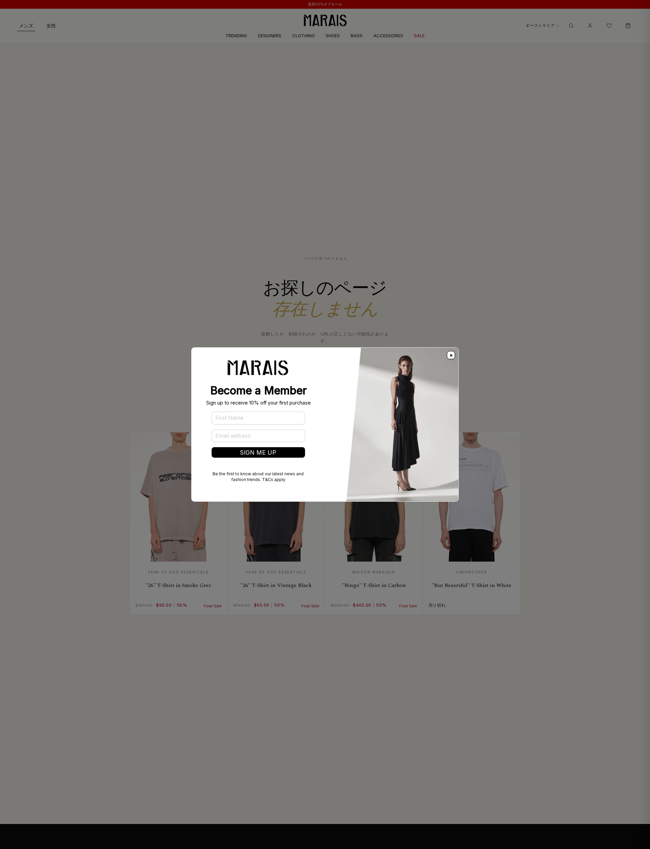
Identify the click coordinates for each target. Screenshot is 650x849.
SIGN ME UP (258, 452)
